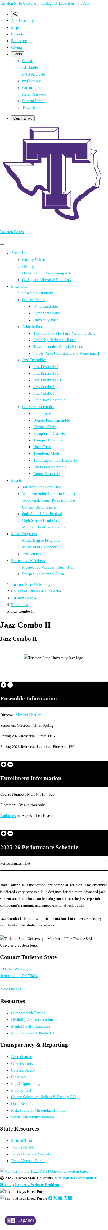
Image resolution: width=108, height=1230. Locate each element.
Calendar (18, 34)
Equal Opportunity (25, 1083)
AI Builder (30, 67)
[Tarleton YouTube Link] (60, 1198)
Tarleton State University (19, 3)
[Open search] (15, 14)
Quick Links (22, 118)
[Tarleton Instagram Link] (65, 1198)
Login (17, 54)
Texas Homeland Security (31, 1154)
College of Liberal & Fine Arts (65, 3)
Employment (21, 1090)
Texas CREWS (22, 1147)
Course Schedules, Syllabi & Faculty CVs (43, 1097)
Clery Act (18, 1077)
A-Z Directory (22, 20)
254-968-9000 (11, 989)
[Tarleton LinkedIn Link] (69, 1198)
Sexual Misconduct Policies (32, 1117)
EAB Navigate (33, 74)
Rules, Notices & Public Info (33, 1033)
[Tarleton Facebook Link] (50, 1198)
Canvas (27, 60)
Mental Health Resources (30, 1026)
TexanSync (30, 107)
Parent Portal (32, 87)
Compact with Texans (28, 1013)
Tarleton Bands (12, 232)
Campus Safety (23, 1070)
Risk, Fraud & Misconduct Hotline (38, 1110)
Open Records (22, 1103)
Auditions (8, 815)
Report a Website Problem (37, 1184)
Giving (16, 47)
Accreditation (21, 1056)
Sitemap (7, 1184)
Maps (15, 27)
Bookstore (19, 40)
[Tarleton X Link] (55, 1198)
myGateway (31, 81)
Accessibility (86, 1178)
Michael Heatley (28, 715)
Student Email (33, 101)
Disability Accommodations (32, 1019)
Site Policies (65, 1178)
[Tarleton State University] (54, 221)
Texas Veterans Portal (28, 1161)
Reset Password (34, 94)
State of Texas (22, 1140)
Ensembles (19, 604)
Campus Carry (22, 1063)
